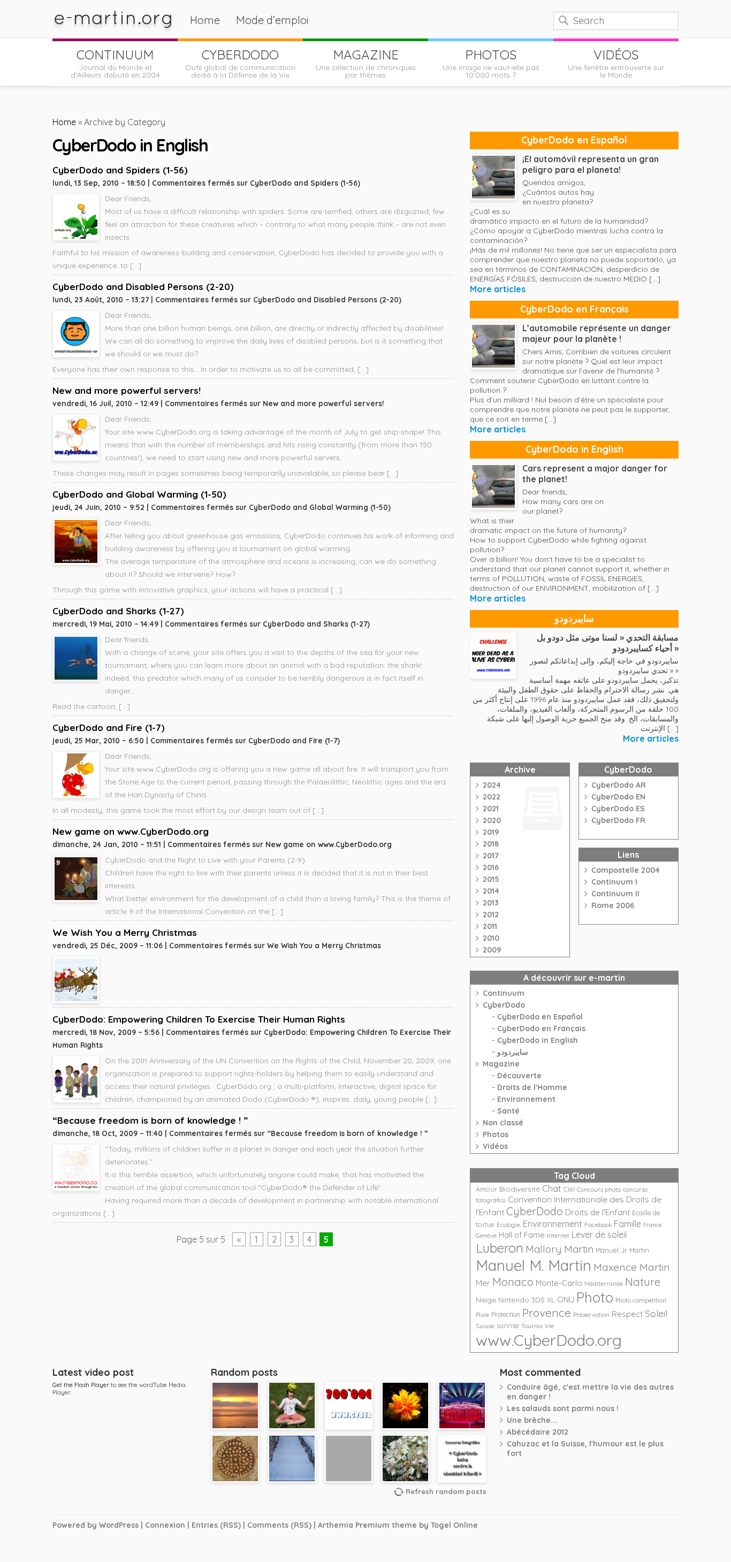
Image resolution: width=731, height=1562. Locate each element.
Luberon (499, 1248)
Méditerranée (603, 1283)
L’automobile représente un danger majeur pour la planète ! (596, 333)
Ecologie (508, 1225)
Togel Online (454, 1525)
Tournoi (532, 1326)
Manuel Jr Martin (622, 1250)
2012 (491, 914)
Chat (551, 1188)
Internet (558, 1235)
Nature (642, 1282)
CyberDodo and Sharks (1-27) (118, 610)
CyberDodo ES (618, 808)
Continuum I (614, 882)
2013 (491, 903)
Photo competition (640, 1300)
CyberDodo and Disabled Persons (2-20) (143, 286)
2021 (491, 808)
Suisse (485, 1326)
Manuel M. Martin (533, 1265)
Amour (486, 1189)
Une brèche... (532, 1420)
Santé (508, 1111)
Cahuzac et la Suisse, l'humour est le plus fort (585, 1448)
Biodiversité (519, 1188)
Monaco (513, 1282)
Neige (486, 1300)
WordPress (119, 1525)
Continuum (503, 993)
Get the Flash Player (80, 1385)
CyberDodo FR (618, 820)
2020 (492, 820)
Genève (486, 1235)
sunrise (508, 1325)
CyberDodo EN (618, 797)
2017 (491, 855)
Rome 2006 (612, 905)
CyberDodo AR (618, 785)
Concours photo (599, 1189)
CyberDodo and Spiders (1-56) (120, 170)
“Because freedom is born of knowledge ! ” (150, 1120)
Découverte (519, 1075)
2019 (491, 832)
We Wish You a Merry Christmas (124, 932)
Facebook (598, 1225)
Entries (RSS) (216, 1525)
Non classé (503, 1122)
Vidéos (495, 1146)
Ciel (569, 1189)
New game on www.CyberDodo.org (130, 831)
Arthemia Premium (354, 1525)
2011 (490, 926)
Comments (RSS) (279, 1525)
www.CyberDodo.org (549, 1340)
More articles (498, 289)
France (652, 1225)
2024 (492, 785)
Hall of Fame (522, 1235)
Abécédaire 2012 (537, 1432)
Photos (495, 1134)
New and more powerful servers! (126, 390)
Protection (505, 1314)
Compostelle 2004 (625, 870)
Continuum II (615, 893)
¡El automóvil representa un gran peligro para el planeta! (590, 164)
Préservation (591, 1314)
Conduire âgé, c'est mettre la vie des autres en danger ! (590, 1391)
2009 (492, 950)
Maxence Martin (631, 1267)
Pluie (482, 1315)
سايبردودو (574, 618)
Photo (594, 1297)
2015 (491, 879)
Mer (483, 1283)
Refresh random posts (446, 1491)
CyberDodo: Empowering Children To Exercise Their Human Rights (198, 1019)
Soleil (656, 1313)
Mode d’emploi (272, 20)
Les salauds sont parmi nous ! (563, 1408)
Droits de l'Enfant (597, 1212)
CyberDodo (504, 1005)
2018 (491, 844)
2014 (491, 891)
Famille (627, 1223)
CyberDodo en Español (574, 140)
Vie (549, 1326)
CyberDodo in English (574, 449)
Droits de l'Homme (532, 1087)
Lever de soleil (599, 1234)
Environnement (526, 1099)
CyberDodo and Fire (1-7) (108, 727)
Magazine (501, 1064)
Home (205, 20)
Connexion (165, 1525)
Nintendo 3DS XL (526, 1300)
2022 (491, 797)
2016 (491, 867)
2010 (491, 938)
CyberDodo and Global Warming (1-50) (139, 494)
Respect (627, 1314)
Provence (546, 1313)
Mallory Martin (559, 1249)
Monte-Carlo (559, 1283)
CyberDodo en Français (574, 309)
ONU (565, 1300)
